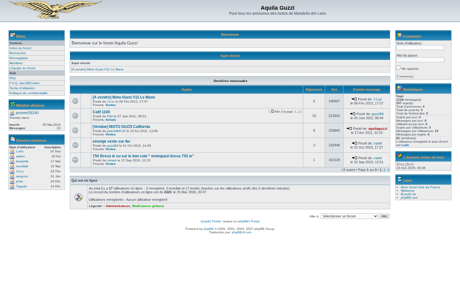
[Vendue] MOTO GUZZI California (121, 126)
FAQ (12, 78)
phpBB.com (409, 197)
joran (19, 181)
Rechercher (17, 53)
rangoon (22, 176)
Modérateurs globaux (148, 206)
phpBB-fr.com (241, 232)
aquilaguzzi (377, 128)
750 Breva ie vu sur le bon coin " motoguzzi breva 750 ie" (143, 156)
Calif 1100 (101, 112)
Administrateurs (118, 206)
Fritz (110, 116)
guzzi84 (378, 114)
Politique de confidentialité (28, 93)
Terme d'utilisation (22, 88)
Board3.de (408, 194)
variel (378, 143)
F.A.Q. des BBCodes (24, 83)
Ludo (19, 151)
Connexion (412, 36)
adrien (20, 156)
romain (112, 160)
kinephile (22, 161)
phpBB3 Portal (248, 221)
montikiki (22, 166)
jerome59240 (27, 113)
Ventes (110, 105)
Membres (16, 63)
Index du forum (20, 48)
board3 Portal (211, 221)
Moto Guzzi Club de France (420, 187)
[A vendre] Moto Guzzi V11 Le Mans (97, 69)
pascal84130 (116, 131)
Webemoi (407, 190)
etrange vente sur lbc (111, 141)
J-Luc (20, 171)
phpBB (209, 229)
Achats (110, 119)
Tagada (21, 186)
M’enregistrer (18, 58)
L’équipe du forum (22, 68)
